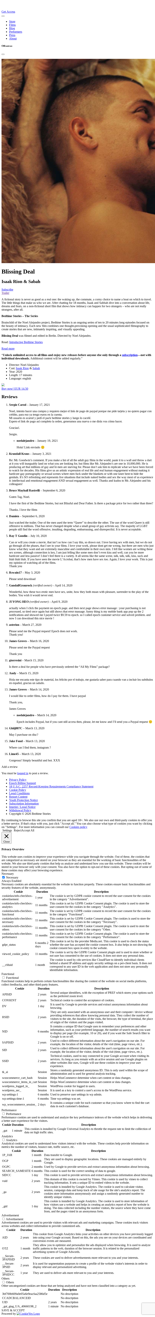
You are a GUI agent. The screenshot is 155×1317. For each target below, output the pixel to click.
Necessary (12, 877)
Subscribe (7, 289)
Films (12, 24)
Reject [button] (17, 830)
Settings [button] (7, 830)
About (13, 38)
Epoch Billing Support (22, 783)
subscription (130, 355)
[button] (8, 348)
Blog (12, 28)
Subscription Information (24, 803)
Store (12, 21)
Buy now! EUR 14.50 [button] (15, 388)
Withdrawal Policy (20, 810)
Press (12, 35)
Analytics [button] (7, 1136)
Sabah (36, 368)
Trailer (5, 293)
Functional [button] (8, 974)
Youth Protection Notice (23, 800)
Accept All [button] (27, 830)
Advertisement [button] (10, 1215)
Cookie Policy (17, 789)
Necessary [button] (8, 873)
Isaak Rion (22, 368)
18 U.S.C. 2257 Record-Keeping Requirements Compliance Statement (51, 786)
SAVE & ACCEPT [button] (13, 1310)
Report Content (18, 796)
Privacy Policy (17, 779)
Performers (15, 31)
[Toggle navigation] (3, 16)
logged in (22, 773)
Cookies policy (78, 827)
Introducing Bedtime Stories (26, 342)
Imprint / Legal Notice (22, 807)
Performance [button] (9, 1110)
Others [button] (5, 1278)
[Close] (3, 54)
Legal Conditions (19, 793)
